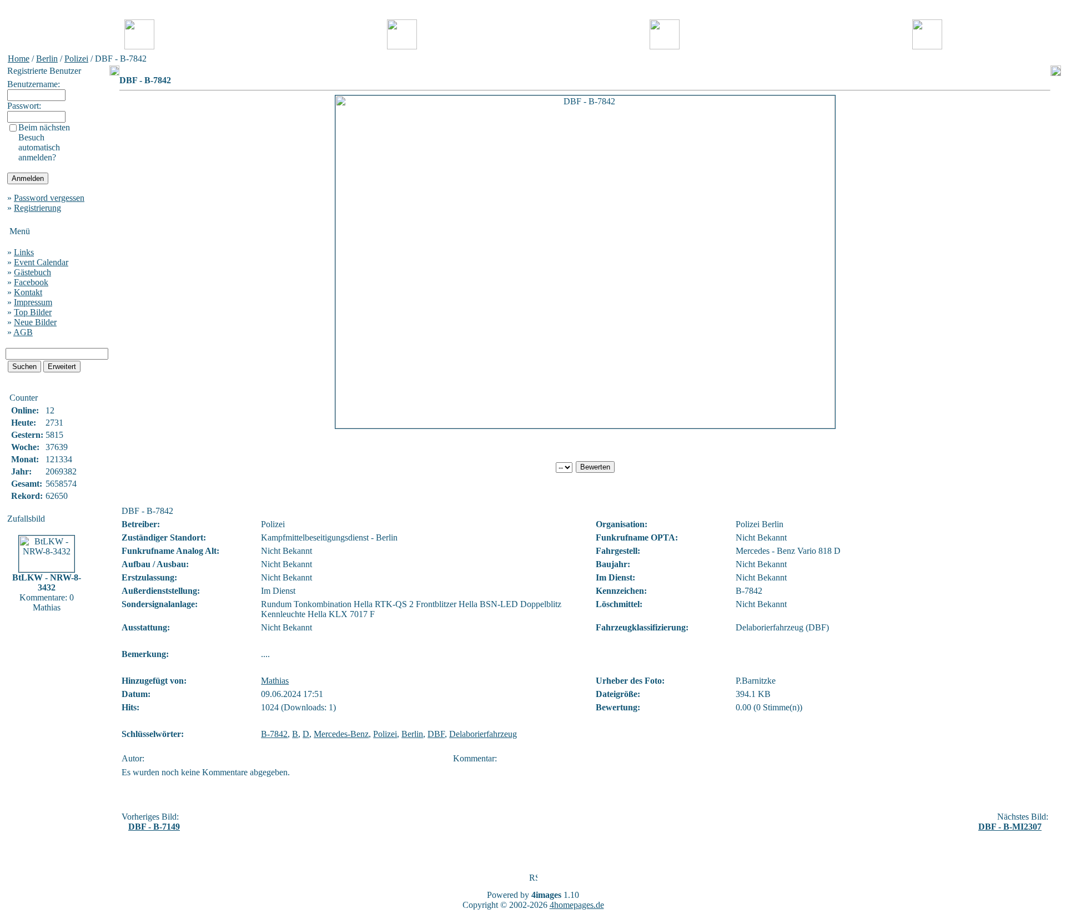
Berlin (47, 58)
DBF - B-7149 (154, 826)
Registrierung (37, 208)
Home (18, 58)
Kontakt (28, 292)
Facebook (31, 282)
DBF (436, 734)
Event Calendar (41, 262)
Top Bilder (33, 312)
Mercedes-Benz (341, 734)
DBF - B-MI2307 (1010, 826)
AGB (23, 332)
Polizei (76, 58)
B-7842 (274, 734)
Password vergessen (49, 198)
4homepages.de (577, 905)
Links (24, 252)
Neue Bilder (35, 322)
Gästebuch (32, 272)
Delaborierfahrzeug (483, 734)
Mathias (275, 680)
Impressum (33, 302)
